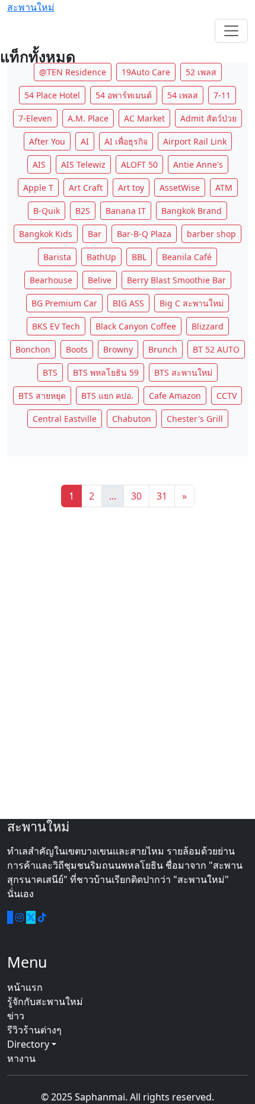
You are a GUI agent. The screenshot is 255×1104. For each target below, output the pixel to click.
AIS (39, 164)
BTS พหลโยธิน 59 (106, 372)
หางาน (21, 1058)
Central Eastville (65, 418)
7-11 (222, 95)
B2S (82, 210)
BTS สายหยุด (42, 395)
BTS (50, 372)
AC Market (144, 118)
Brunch (162, 349)
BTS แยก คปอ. (107, 395)
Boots (77, 349)
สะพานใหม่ (31, 7)
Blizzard (208, 326)
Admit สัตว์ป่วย (208, 118)
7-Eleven (35, 118)
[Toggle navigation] (231, 31)
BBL (139, 257)
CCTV (226, 395)
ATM (223, 187)
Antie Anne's (198, 164)
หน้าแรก (25, 987)
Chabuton (131, 418)
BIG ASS (128, 303)
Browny (118, 349)
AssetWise (180, 187)
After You (47, 141)
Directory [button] (29, 1044)
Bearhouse (51, 280)
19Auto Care (146, 72)
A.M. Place (88, 118)
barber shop (211, 233)
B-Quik (46, 210)
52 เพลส (201, 72)
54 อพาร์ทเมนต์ (123, 95)
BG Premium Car (64, 303)
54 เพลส (182, 95)
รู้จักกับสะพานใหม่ (45, 1001)
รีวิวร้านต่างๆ (34, 1029)
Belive (99, 280)
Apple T (38, 187)
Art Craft (86, 187)
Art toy (131, 187)
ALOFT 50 (139, 164)
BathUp (101, 257)
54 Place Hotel (52, 95)
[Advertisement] (127, 663)
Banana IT (126, 210)
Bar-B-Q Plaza (144, 233)
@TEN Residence (72, 72)
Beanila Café (187, 257)
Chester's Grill (195, 418)
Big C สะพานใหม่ (192, 303)
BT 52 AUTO (216, 349)
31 (162, 496)
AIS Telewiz (83, 164)
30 (136, 496)
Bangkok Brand (191, 210)
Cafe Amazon (175, 395)
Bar (94, 233)
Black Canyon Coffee (135, 326)
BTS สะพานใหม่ (183, 372)
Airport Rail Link (195, 141)
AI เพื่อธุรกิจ (126, 141)
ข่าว (15, 1015)
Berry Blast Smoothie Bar (176, 280)
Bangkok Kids (45, 233)
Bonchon (32, 349)
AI (85, 141)
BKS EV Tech (56, 326)
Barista (57, 257)
